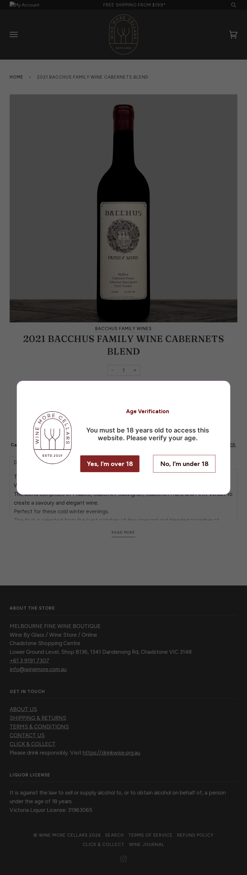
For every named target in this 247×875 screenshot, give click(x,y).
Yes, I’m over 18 (110, 464)
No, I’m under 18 (184, 464)
